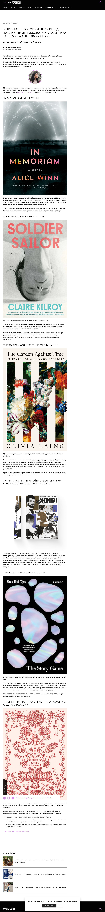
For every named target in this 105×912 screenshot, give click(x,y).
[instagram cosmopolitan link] (100, 910)
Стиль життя (50, 7)
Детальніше (73, 901)
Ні (59, 905)
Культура (38, 7)
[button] (102, 909)
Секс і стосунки (65, 7)
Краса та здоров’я (24, 7)
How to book (21, 94)
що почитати (9, 833)
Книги (15, 24)
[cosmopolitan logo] (14, 2)
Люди (5, 7)
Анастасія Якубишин (14, 49)
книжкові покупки (22, 833)
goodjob (28, 94)
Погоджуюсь (49, 905)
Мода (12, 7)
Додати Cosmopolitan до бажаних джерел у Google (34, 839)
